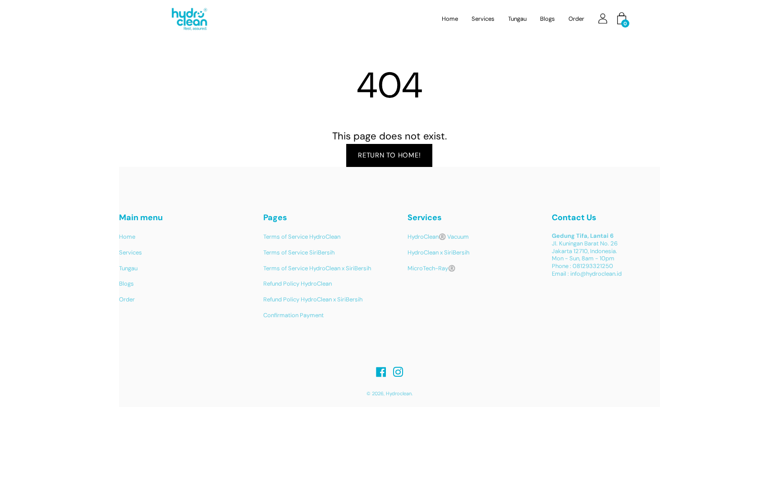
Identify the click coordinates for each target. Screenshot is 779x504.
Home (450, 19)
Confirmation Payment (293, 315)
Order (576, 19)
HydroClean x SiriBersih (438, 252)
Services (483, 19)
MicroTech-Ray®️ (431, 268)
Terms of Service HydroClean (301, 236)
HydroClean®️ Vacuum (438, 236)
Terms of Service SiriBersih (299, 252)
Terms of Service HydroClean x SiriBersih (317, 268)
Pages (275, 217)
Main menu (141, 217)
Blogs (547, 19)
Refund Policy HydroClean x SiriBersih (312, 299)
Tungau (517, 19)
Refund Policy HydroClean (297, 283)
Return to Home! (389, 155)
